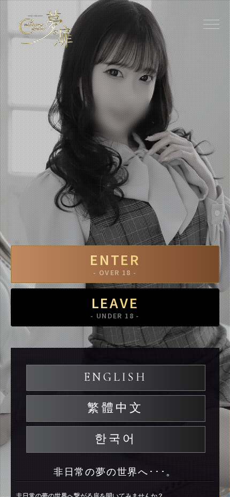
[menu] (211, 24)
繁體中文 (115, 408)
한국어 (116, 439)
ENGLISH (115, 377)
